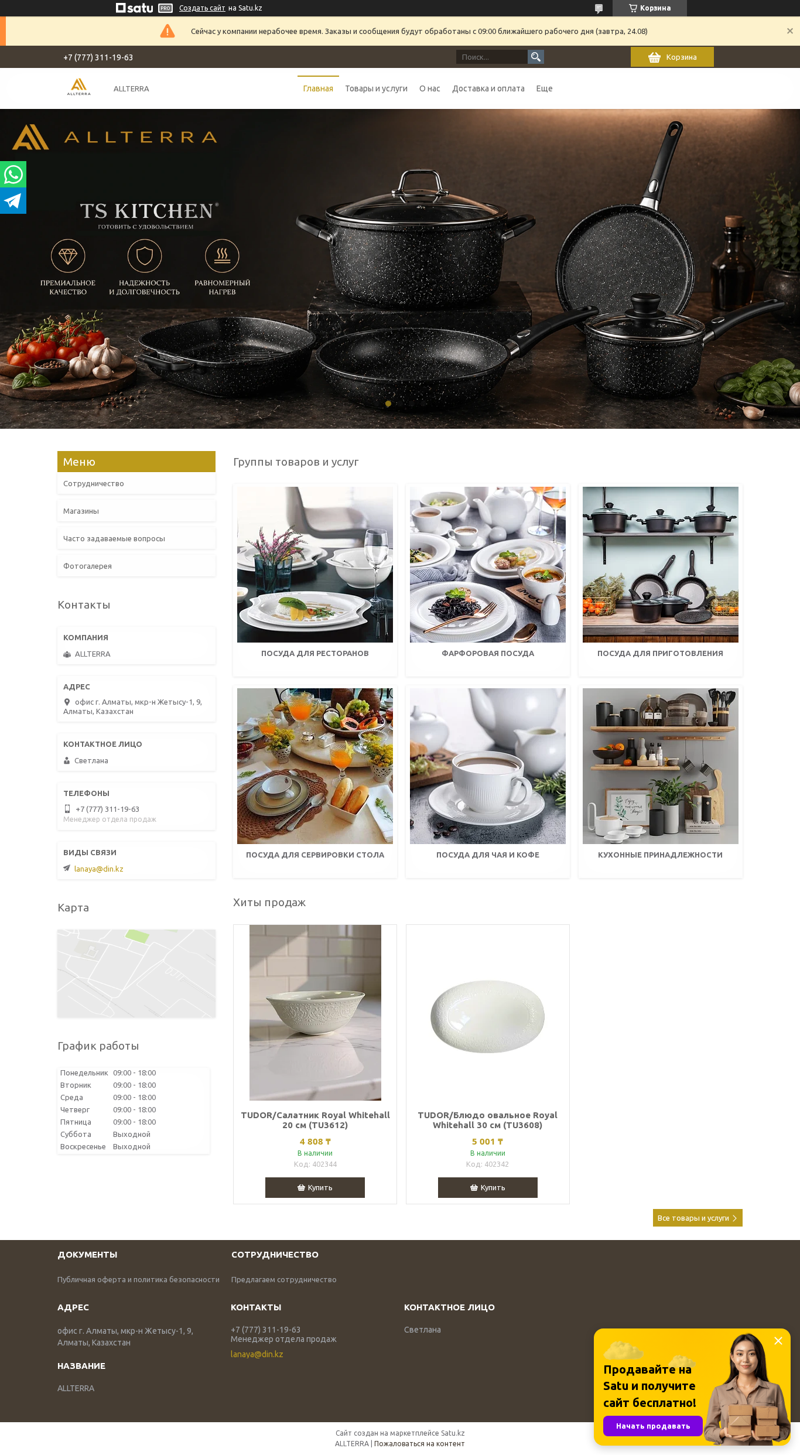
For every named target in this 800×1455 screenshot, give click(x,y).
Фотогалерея (87, 566)
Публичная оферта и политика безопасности (138, 1279)
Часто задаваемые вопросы (114, 538)
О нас (429, 88)
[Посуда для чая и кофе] (488, 766)
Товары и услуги (376, 88)
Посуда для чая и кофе (487, 855)
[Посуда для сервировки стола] (315, 766)
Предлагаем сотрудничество (284, 1279)
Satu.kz (453, 1433)
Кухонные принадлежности (660, 855)
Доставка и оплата (488, 88)
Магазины (81, 511)
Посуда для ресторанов (315, 653)
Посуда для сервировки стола (315, 855)
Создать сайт (202, 8)
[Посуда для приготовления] (661, 565)
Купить (320, 1187)
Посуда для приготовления (660, 653)
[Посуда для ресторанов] (315, 565)
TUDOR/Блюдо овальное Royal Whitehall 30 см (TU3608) (488, 1120)
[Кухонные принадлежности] (661, 766)
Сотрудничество (93, 483)
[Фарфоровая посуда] (488, 565)
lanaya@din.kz (99, 869)
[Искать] (536, 57)
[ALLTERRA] (78, 88)
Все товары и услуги (693, 1218)
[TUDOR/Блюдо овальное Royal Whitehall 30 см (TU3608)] (487, 1013)
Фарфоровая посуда (488, 653)
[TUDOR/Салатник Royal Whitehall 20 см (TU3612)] (315, 1013)
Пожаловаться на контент (419, 1443)
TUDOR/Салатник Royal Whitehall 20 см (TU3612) (315, 1120)
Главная (318, 88)
